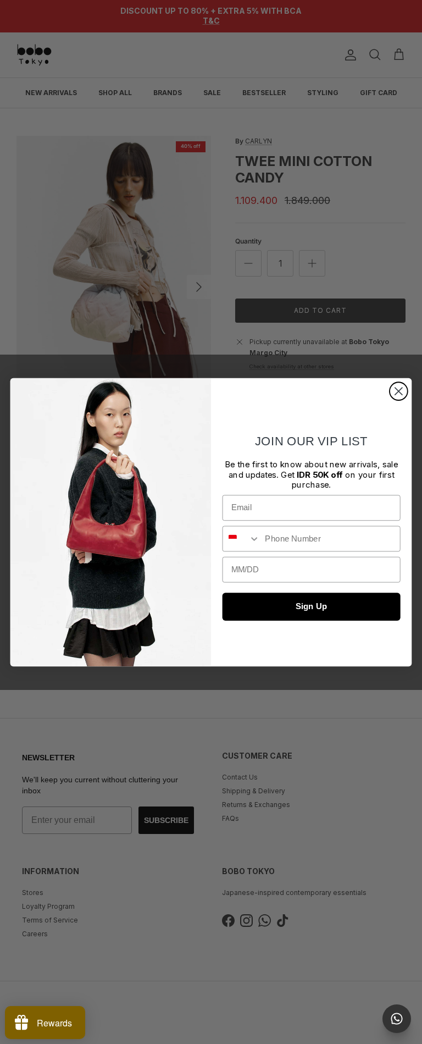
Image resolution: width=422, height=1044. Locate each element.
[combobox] (241, 538)
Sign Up (311, 606)
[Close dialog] (399, 391)
